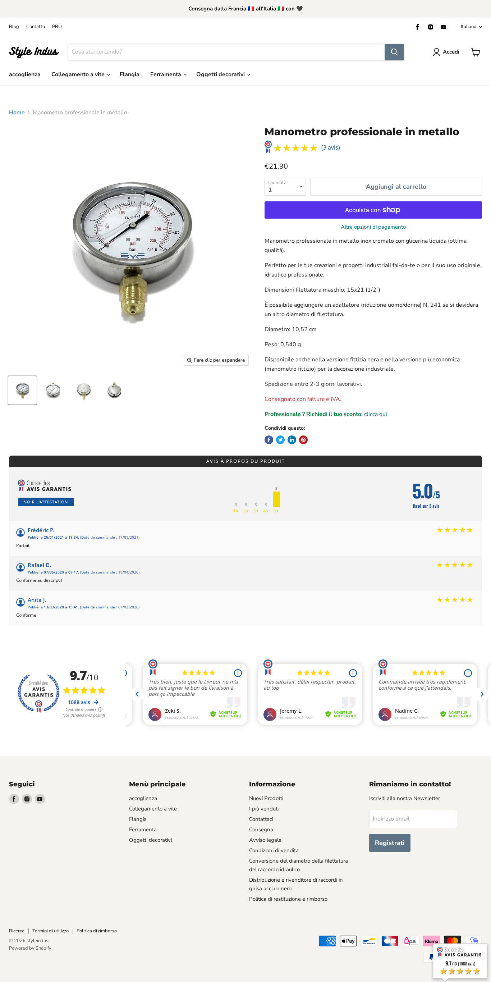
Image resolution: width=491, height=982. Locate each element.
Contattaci (261, 819)
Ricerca (16, 931)
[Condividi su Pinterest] (303, 439)
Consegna (261, 829)
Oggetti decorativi (221, 74)
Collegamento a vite (78, 74)
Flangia (129, 74)
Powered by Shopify (30, 948)
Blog (14, 26)
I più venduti (264, 808)
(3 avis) (330, 147)
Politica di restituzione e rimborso (288, 899)
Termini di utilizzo (50, 931)
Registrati (390, 843)
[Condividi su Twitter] (280, 439)
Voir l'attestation (46, 501)
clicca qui (375, 414)
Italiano (468, 26)
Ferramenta (166, 74)
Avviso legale (265, 840)
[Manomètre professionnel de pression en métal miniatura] (22, 390)
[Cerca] (394, 52)
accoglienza (25, 74)
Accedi (451, 51)
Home (17, 112)
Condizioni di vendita (274, 850)
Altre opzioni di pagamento (373, 227)
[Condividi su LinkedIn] (292, 439)
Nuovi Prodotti (266, 798)
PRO (57, 26)
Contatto (35, 26)
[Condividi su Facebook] (269, 439)
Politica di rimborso (97, 931)
